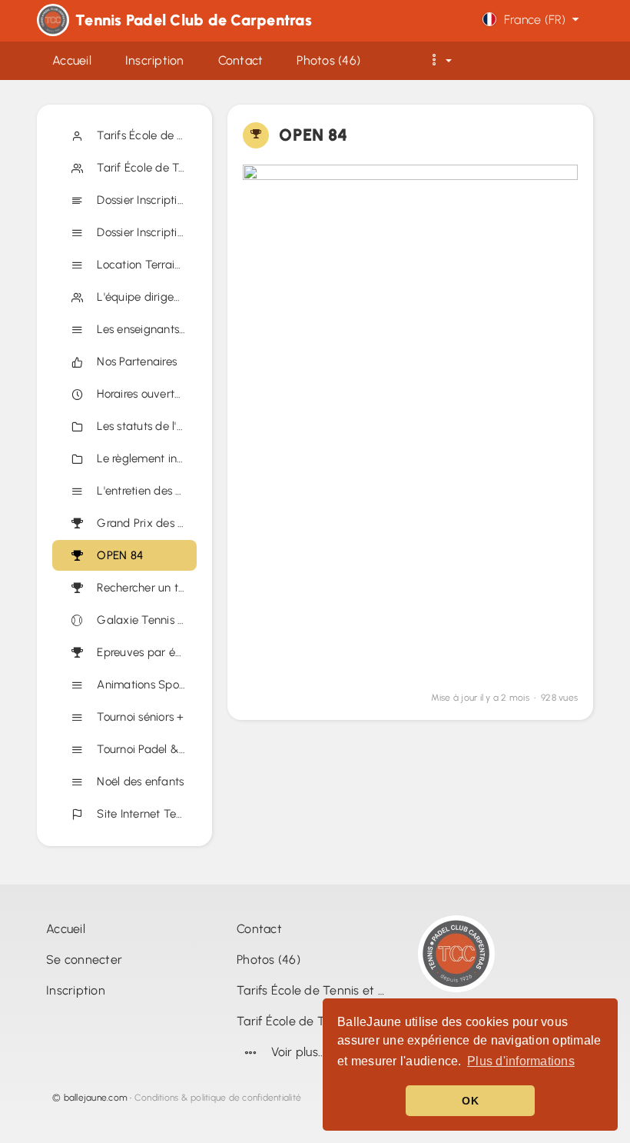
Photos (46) (268, 959)
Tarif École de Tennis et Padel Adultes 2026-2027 (144, 168)
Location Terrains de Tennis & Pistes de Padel (144, 265)
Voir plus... (298, 1052)
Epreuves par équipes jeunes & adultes (144, 652)
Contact (259, 928)
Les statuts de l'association (144, 426)
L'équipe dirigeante (144, 297)
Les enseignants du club (144, 329)
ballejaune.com (96, 1097)
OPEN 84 (117, 555)
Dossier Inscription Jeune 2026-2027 (144, 200)
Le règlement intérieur (144, 458)
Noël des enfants (137, 781)
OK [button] (470, 1101)
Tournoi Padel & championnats (144, 749)
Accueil (65, 928)
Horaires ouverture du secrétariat (144, 394)
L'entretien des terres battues (144, 491)
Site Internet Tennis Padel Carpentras (144, 814)
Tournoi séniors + (137, 717)
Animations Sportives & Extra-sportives (144, 684)
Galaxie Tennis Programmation (144, 620)
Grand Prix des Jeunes (144, 523)
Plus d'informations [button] (521, 1061)
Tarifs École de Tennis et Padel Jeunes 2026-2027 (144, 135)
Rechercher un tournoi (144, 588)
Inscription (75, 990)
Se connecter (84, 959)
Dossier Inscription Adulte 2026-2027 (144, 232)
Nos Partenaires (134, 361)
